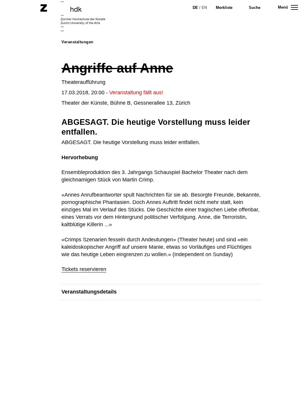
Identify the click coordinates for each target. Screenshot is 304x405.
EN (204, 7)
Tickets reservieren (83, 269)
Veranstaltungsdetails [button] (89, 292)
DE (195, 7)
